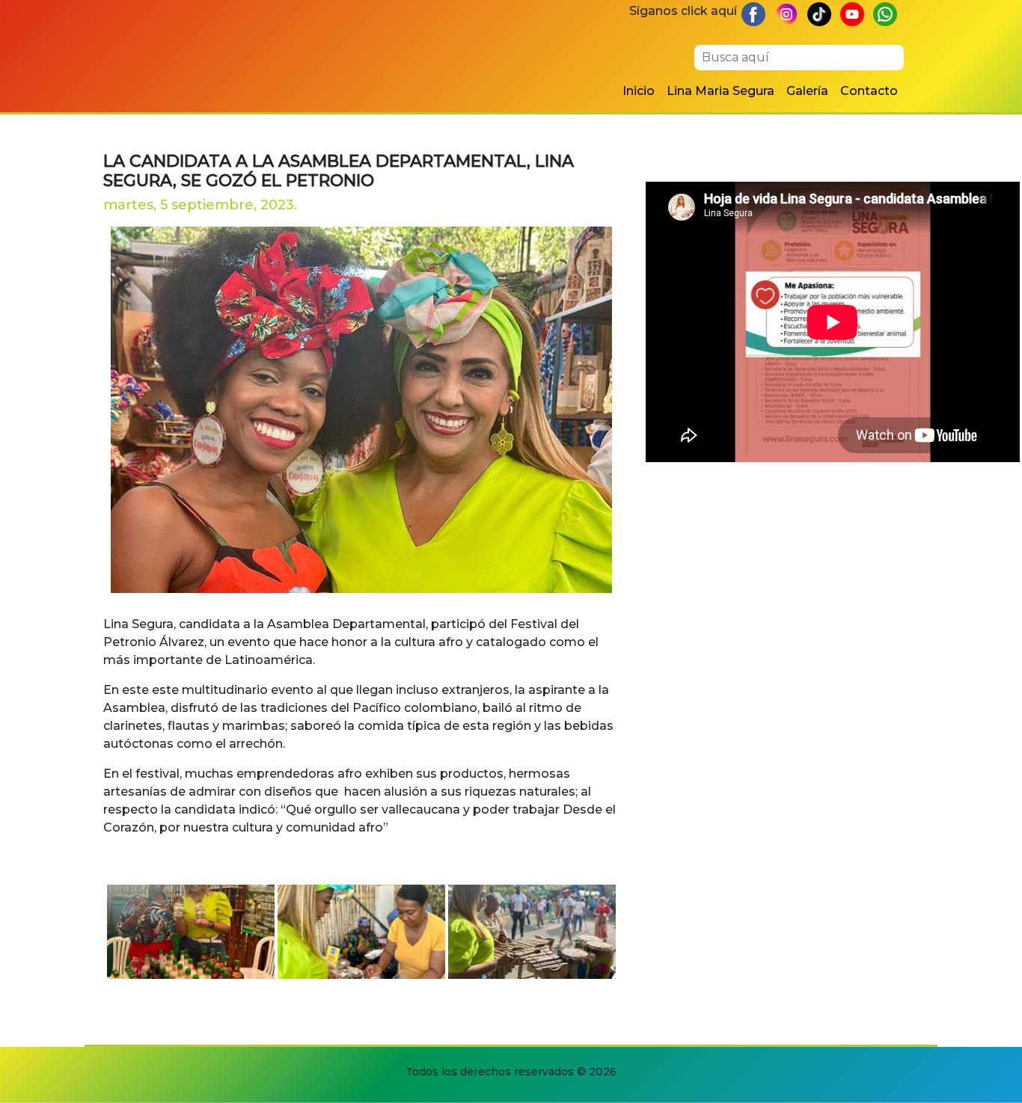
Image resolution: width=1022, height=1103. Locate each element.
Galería (807, 91)
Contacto (869, 91)
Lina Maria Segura (720, 91)
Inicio (638, 91)
